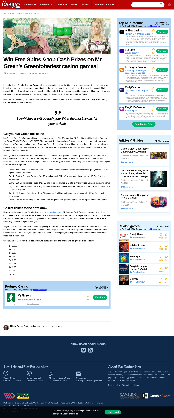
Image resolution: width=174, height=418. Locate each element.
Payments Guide (102, 5)
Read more (164, 226)
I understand (113, 412)
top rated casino (52, 212)
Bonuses (44, 5)
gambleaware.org (40, 290)
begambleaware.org (33, 304)
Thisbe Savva (24, 73)
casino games (96, 161)
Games (60, 5)
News (74, 5)
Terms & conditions (130, 385)
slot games (79, 147)
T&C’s (164, 42)
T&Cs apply (151, 61)
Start (5, 13)
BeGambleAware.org (140, 61)
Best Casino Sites (144, 124)
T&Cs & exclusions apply (145, 80)
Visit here (100, 297)
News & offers (12, 13)
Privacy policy (114, 385)
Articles (85, 5)
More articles (163, 141)
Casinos (28, 5)
